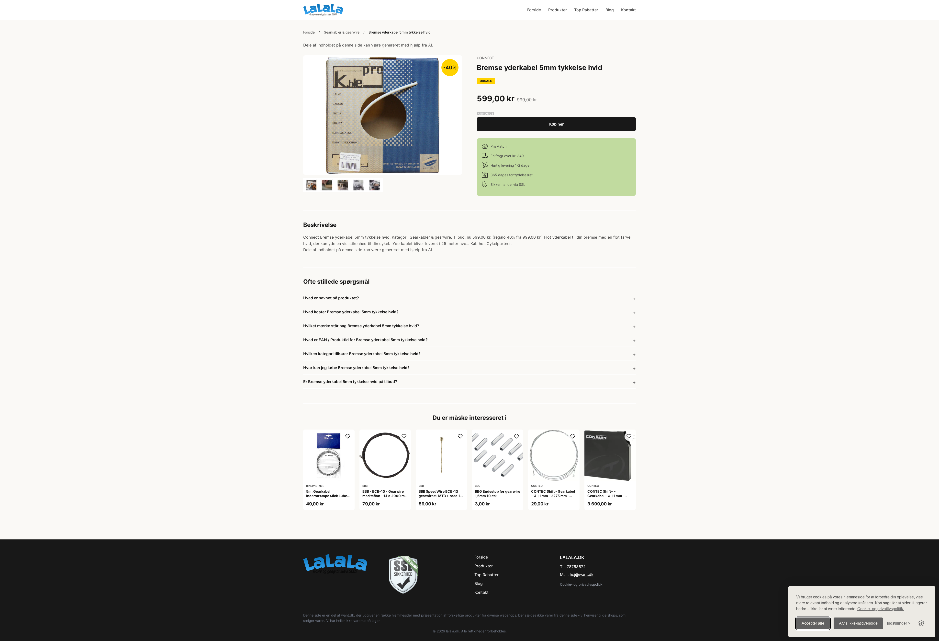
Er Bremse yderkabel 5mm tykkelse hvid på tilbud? (350, 381)
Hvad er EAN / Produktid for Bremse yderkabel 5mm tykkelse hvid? (365, 339)
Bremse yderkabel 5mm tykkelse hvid (400, 32)
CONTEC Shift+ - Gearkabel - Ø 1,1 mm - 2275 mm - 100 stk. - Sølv (608, 495)
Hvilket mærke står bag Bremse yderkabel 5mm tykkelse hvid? (361, 325)
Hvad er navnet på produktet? (331, 297)
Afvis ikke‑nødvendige (858, 623)
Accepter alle (813, 623)
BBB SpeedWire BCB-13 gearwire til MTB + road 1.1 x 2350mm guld (440, 495)
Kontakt (628, 9)
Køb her (556, 124)
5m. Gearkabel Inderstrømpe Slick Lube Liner (326, 495)
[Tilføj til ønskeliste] (347, 436)
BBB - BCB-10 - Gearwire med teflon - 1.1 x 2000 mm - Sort (385, 495)
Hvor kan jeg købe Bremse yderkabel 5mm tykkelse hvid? (356, 367)
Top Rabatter (586, 9)
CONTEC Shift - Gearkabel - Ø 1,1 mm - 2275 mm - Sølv (553, 495)
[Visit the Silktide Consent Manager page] (921, 623)
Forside (534, 9)
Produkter (557, 9)
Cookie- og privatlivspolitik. (880, 608)
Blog (609, 9)
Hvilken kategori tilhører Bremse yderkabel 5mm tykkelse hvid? (362, 353)
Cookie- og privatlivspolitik (581, 584)
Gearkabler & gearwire (341, 32)
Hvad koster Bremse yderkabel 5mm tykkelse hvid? (351, 311)
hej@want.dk (581, 574)
